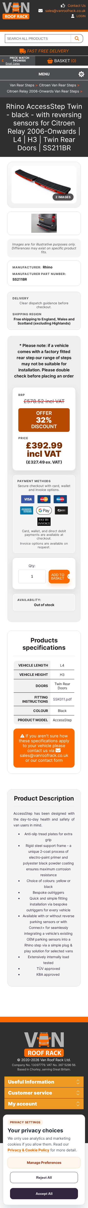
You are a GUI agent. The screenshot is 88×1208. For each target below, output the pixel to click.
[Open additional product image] (44, 223)
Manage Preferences (44, 1162)
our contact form (47, 760)
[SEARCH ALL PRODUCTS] (77, 38)
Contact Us (77, 5)
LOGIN (81, 16)
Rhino (48, 267)
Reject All (44, 1177)
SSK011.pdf (62, 699)
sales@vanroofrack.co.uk (65, 11)
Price (23, 438)
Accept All (44, 1194)
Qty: (32, 566)
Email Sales (13, 63)
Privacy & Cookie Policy (28, 1150)
